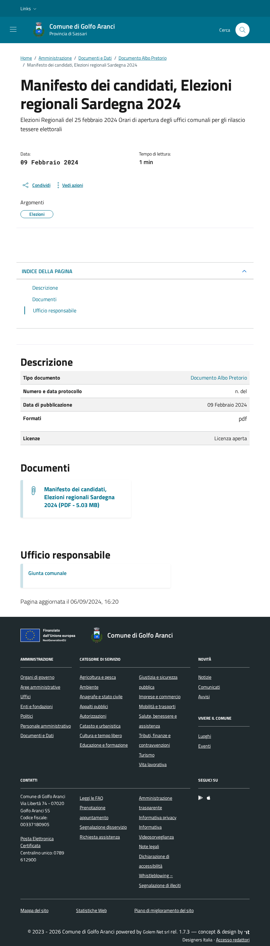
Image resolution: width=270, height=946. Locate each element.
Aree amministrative (40, 687)
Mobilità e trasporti (157, 706)
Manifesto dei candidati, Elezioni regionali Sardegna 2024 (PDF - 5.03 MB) (79, 497)
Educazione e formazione (104, 745)
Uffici (25, 696)
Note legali (149, 846)
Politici (26, 716)
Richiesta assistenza (100, 837)
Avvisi (204, 696)
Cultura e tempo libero (101, 735)
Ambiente (89, 687)
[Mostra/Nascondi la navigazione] (13, 29)
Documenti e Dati (37, 735)
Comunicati (209, 687)
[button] (29, 8)
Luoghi (204, 736)
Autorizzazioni (93, 716)
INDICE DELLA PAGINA (47, 271)
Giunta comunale (47, 573)
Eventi (204, 746)
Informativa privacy (157, 817)
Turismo (146, 755)
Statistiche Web (91, 910)
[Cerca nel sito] (242, 30)
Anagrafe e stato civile (101, 696)
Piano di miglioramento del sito (164, 910)
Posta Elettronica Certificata (37, 842)
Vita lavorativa (153, 764)
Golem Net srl (156, 931)
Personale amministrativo (45, 726)
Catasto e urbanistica (100, 726)
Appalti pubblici (94, 706)
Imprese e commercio (159, 696)
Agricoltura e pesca (98, 677)
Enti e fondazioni (36, 706)
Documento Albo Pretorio (219, 378)
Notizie (204, 677)
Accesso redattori (233, 939)
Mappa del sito (34, 910)
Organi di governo (37, 677)
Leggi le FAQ (91, 798)
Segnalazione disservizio (103, 827)
